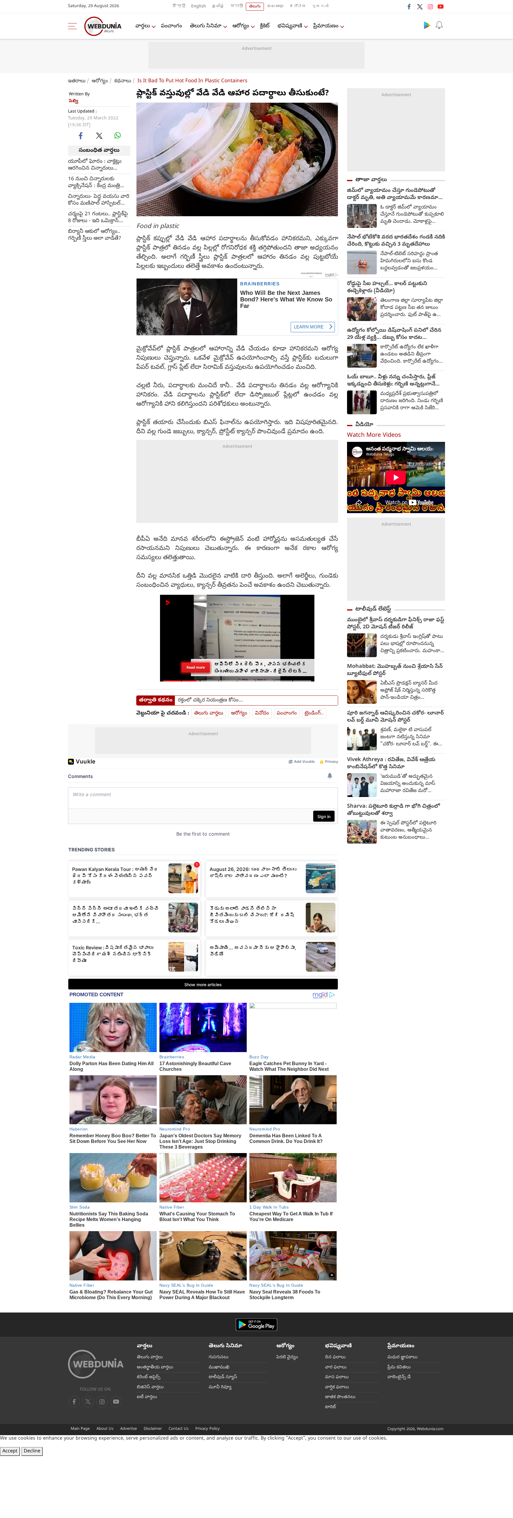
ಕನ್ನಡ (297, 7)
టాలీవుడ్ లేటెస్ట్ (373, 609)
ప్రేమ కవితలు (399, 1367)
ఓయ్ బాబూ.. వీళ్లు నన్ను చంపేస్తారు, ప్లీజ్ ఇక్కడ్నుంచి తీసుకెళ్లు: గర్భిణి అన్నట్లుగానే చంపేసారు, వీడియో (391, 381)
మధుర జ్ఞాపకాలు (402, 1357)
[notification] (439, 25)
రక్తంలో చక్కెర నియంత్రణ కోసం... (210, 700)
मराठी (236, 7)
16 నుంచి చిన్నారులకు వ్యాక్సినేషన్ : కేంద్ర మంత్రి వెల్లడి (94, 182)
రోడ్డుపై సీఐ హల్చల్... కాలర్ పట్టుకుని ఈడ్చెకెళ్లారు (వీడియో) (387, 288)
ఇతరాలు (77, 81)
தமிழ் (218, 7)
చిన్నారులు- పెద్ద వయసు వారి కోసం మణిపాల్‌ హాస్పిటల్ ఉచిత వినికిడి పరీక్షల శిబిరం (98, 200)
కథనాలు (122, 81)
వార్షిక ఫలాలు (337, 1387)
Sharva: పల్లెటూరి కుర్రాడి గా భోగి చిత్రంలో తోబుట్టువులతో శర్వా (393, 810)
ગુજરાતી (320, 7)
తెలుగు (255, 7)
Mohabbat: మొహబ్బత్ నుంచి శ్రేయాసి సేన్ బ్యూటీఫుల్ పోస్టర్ (395, 670)
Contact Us (179, 1429)
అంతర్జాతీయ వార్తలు (155, 1367)
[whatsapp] (117, 135)
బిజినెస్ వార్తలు (150, 1387)
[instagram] (430, 6)
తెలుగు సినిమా (205, 26)
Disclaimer (153, 1429)
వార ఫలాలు (335, 1367)
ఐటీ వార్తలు (147, 1397)
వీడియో (364, 425)
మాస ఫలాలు (337, 1377)
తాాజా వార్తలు (371, 180)
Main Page (80, 1429)
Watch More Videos (374, 436)
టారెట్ (330, 1407)
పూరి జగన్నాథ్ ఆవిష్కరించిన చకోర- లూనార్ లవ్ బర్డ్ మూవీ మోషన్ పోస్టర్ (395, 717)
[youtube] (440, 6)
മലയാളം (275, 7)
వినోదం (262, 713)
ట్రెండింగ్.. (314, 713)
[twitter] (419, 6)
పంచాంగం (171, 26)
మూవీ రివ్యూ (220, 1387)
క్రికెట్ (265, 26)
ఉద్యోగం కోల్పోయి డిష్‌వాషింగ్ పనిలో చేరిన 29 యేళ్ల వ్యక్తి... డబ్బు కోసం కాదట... (394, 334)
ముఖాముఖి (219, 1367)
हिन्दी (179, 7)
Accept (10, 1451)
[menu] (74, 26)
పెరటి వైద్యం (287, 1357)
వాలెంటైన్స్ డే (399, 1377)
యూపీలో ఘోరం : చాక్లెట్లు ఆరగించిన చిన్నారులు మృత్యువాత (94, 165)
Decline (32, 1451)
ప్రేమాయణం (325, 26)
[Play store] (427, 25)
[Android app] (256, 1324)
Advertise (128, 1429)
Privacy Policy (207, 1429)
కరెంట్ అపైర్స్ (148, 1377)
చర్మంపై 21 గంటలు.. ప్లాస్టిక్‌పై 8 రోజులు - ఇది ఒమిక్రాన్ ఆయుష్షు (98, 217)
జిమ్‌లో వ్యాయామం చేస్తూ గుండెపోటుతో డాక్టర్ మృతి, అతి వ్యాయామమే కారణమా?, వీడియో (394, 194)
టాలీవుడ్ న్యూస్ (223, 1377)
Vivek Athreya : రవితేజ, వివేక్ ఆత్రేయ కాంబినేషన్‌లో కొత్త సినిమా (391, 764)
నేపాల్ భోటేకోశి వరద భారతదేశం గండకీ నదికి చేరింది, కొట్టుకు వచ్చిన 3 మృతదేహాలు (396, 241)
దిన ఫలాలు (335, 1357)
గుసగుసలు (218, 1357)
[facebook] (409, 6)
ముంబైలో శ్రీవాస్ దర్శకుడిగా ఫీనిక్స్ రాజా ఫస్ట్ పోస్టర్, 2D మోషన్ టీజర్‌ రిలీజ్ (395, 624)
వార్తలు (142, 26)
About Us (104, 1429)
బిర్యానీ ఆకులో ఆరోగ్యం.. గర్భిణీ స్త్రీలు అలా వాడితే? (94, 235)
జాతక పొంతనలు (340, 1397)
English (198, 7)
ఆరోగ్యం (240, 26)
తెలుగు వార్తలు (208, 713)
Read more (195, 667)
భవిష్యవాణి (290, 26)
